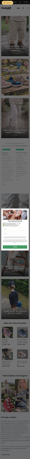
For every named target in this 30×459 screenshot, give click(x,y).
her (26, 237)
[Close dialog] (27, 210)
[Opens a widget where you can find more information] (7, 3)
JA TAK (15, 247)
